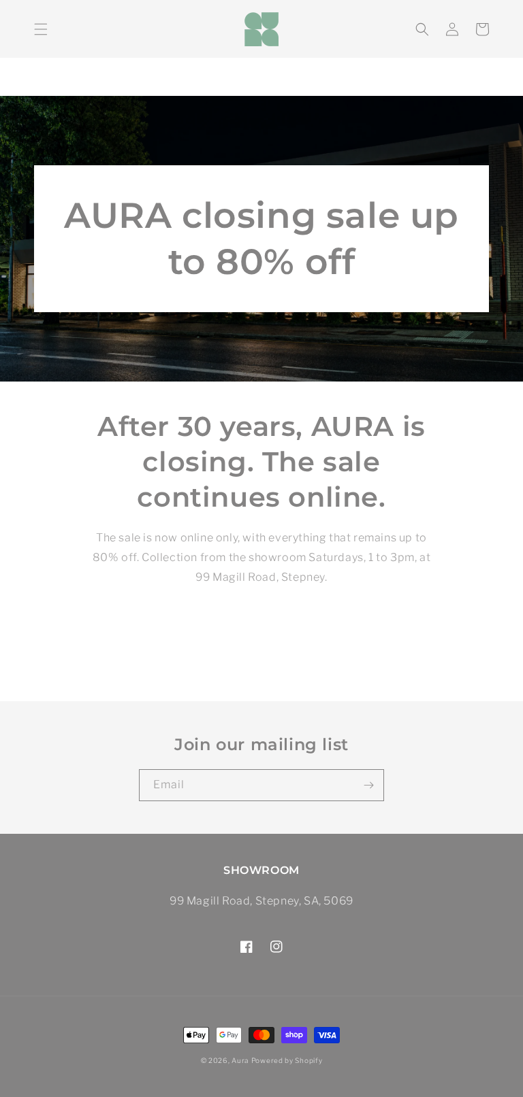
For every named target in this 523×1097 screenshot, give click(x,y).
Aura (240, 1060)
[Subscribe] (368, 785)
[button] (41, 29)
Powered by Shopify (287, 1060)
